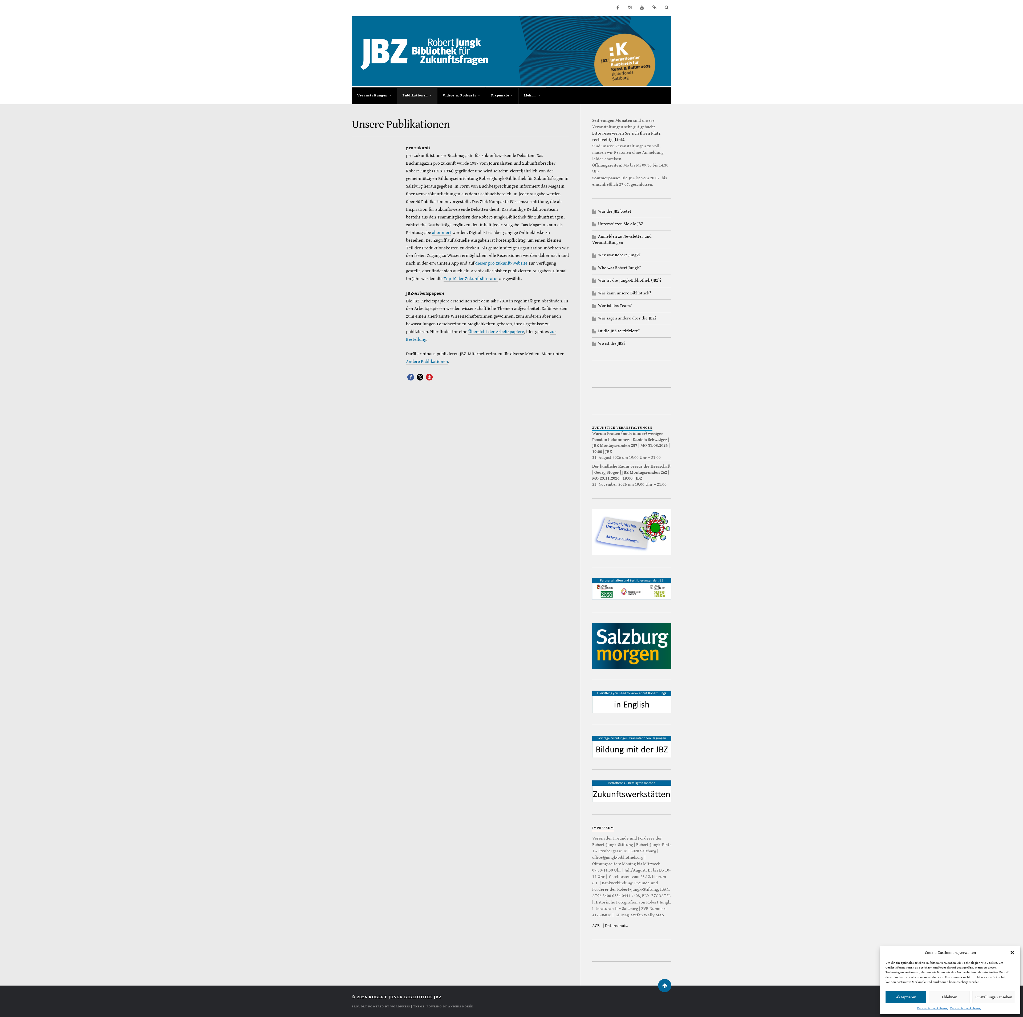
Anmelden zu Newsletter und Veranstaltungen (622, 239)
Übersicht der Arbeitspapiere (496, 331)
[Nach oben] (664, 985)
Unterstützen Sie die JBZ (620, 223)
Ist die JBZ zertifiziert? (619, 331)
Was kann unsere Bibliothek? (624, 293)
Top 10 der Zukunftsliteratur (471, 278)
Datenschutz (616, 925)
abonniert (441, 232)
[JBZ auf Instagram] (630, 7)
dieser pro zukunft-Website (501, 263)
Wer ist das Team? (615, 305)
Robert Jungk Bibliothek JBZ (405, 997)
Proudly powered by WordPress (381, 1006)
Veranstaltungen (372, 96)
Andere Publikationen (427, 361)
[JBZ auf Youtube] (642, 7)
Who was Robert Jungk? (619, 267)
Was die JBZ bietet (614, 211)
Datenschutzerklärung (932, 1008)
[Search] (666, 7)
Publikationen (415, 96)
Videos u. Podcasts (459, 96)
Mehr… (530, 96)
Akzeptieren (906, 997)
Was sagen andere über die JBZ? (627, 318)
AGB (596, 925)
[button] (1012, 952)
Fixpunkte (500, 96)
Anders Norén (460, 1006)
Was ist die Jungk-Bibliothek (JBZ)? (629, 280)
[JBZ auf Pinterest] (654, 7)
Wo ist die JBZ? (611, 343)
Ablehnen (949, 997)
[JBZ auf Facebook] (617, 7)
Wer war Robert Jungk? (619, 255)
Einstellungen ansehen (993, 997)
